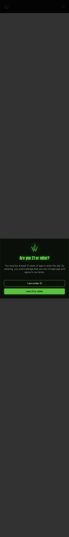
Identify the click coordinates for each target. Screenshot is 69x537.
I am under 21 (34, 283)
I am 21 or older (34, 291)
